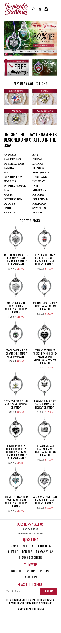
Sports (9, 208)
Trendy (9, 212)
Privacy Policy (44, 552)
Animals (10, 154)
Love (7, 190)
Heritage (39, 177)
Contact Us (44, 546)
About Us (28, 546)
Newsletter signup (30, 584)
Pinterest (44, 571)
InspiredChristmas (35, 609)
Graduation (13, 177)
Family (9, 168)
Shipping (13, 552)
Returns (27, 552)
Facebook (16, 571)
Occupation (13, 199)
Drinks (37, 163)
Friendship (40, 172)
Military (39, 190)
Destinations (14, 163)
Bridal (37, 159)
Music (8, 194)
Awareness (12, 159)
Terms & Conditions (30, 557)
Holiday (38, 181)
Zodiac (37, 212)
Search (15, 546)
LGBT (36, 186)
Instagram (30, 577)
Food (8, 172)
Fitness (38, 168)
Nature (38, 194)
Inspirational (15, 186)
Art (35, 154)
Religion (39, 203)
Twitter (30, 571)
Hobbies (10, 181)
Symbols (39, 208)
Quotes (9, 203)
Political (40, 199)
